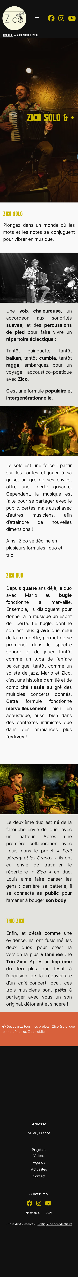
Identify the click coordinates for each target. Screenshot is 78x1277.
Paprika (20, 1032)
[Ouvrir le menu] (37, 18)
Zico (55, 1026)
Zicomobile (36, 1032)
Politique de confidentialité (55, 1224)
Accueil (8, 35)
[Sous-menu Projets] (45, 1150)
